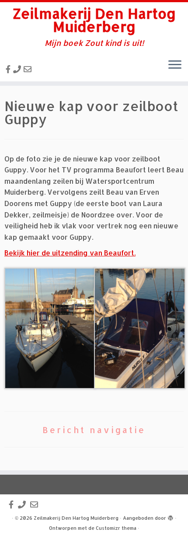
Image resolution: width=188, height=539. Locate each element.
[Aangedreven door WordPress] (170, 516)
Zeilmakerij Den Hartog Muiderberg (94, 20)
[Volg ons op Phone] (18, 69)
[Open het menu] (174, 65)
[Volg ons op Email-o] (29, 69)
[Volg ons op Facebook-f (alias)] (9, 69)
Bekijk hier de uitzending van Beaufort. (70, 252)
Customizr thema (116, 528)
